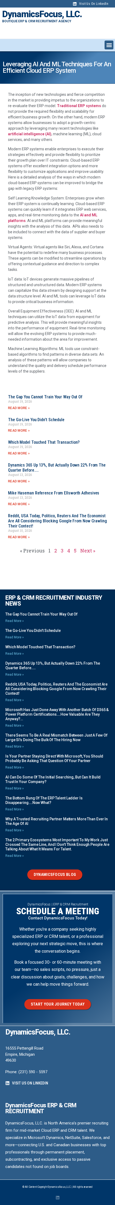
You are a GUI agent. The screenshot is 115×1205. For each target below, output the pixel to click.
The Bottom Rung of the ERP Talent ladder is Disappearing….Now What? (44, 800)
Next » (87, 550)
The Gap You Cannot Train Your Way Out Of (45, 396)
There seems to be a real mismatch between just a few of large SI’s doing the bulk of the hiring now (56, 737)
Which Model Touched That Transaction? (44, 442)
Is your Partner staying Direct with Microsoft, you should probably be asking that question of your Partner (54, 758)
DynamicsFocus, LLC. (42, 14)
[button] (109, 45)
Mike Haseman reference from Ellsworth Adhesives (53, 493)
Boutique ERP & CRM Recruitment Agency (36, 21)
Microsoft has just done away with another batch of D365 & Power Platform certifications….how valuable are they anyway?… (57, 714)
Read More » (19, 408)
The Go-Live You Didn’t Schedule (36, 419)
